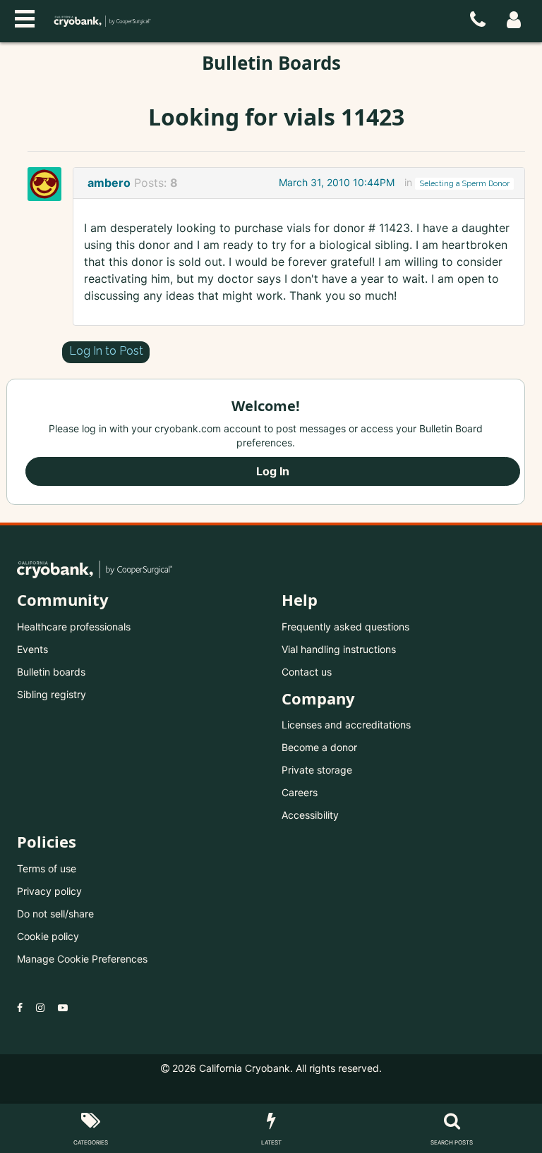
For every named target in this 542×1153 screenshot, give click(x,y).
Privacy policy (49, 891)
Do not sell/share (55, 914)
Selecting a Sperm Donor (465, 183)
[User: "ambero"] (49, 184)
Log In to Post (106, 351)
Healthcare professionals (74, 627)
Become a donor (319, 747)
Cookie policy (48, 936)
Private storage (317, 770)
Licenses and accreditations (346, 725)
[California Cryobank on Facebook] (20, 1007)
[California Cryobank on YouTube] (63, 1007)
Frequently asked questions (345, 627)
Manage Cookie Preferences (82, 959)
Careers (300, 792)
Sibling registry (51, 694)
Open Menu (25, 17)
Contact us (307, 672)
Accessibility (310, 815)
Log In (272, 471)
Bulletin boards (51, 672)
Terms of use (46, 868)
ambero (109, 183)
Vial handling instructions (339, 649)
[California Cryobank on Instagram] (40, 1007)
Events (32, 649)
